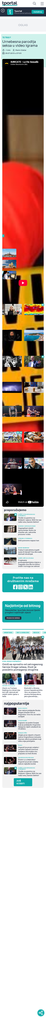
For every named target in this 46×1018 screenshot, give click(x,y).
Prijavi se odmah (13, 618)
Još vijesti (20, 782)
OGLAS (23, 25)
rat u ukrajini (23, 632)
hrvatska (8, 632)
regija (36, 632)
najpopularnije (16, 703)
